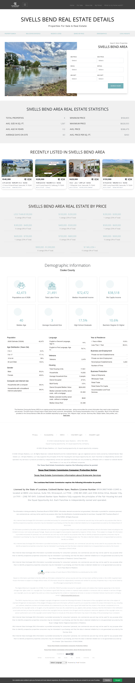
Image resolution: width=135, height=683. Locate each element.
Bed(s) (73, 66)
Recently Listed (56, 33)
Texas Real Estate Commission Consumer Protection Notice (67, 470)
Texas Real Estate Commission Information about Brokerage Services (67, 650)
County (65, 657)
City (72, 657)
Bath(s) (99, 66)
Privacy (35, 435)
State (59, 657)
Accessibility (48, 435)
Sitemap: (40, 657)
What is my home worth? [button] (113, 5)
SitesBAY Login (94, 435)
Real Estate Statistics (33, 33)
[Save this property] (30, 162)
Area (93, 657)
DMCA (62, 435)
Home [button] (72, 5)
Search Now (116, 86)
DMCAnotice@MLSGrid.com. (70, 595)
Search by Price (79, 33)
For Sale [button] (80, 5)
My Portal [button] (98, 5)
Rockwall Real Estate (50, 657)
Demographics (102, 33)
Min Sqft (73, 75)
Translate (82, 662)
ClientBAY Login (76, 435)
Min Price (74, 57)
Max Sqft (100, 75)
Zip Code (78, 657)
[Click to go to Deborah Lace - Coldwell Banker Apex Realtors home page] (16, 4)
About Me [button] (88, 5)
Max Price (100, 57)
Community (86, 657)
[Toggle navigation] (25, 5)
